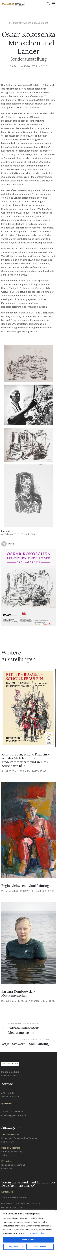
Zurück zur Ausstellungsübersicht (29, 23)
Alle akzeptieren (28, 1240)
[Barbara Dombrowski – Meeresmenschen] (28, 943)
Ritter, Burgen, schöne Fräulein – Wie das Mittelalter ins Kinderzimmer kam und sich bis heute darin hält (25, 760)
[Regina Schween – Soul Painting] (28, 830)
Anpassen (13, 1247)
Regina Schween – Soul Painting (25, 886)
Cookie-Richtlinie (36, 1233)
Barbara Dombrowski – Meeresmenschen (18, 993)
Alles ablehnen (40, 1247)
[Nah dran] (55, 1211)
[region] (28, 1231)
